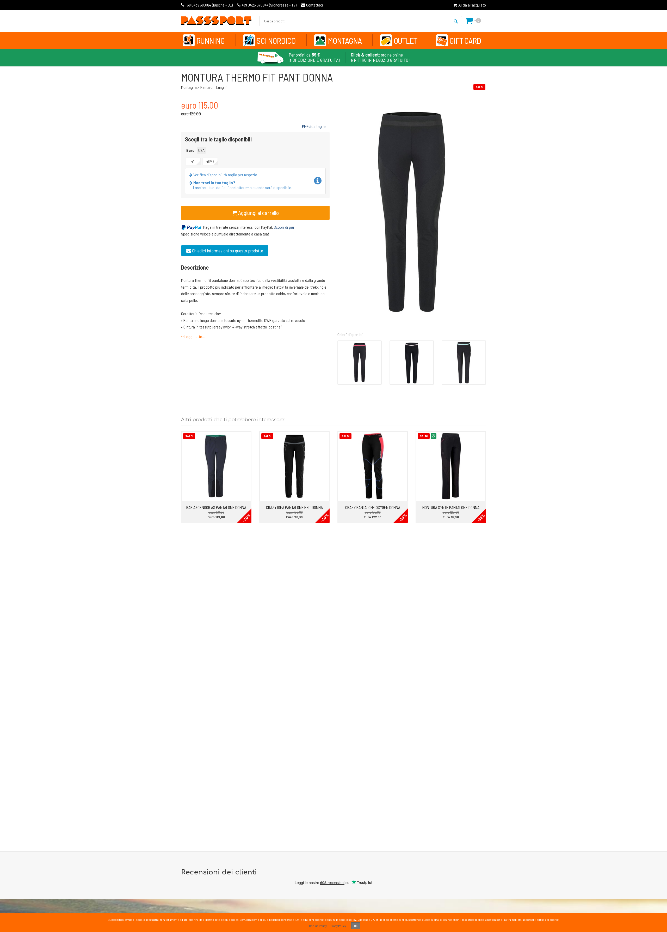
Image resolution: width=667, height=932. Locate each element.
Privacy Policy (337, 926)
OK (355, 926)
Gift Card (465, 40)
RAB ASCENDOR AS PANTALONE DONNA (216, 507)
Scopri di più (284, 227)
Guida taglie (316, 126)
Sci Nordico (276, 40)
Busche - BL (209, 4)
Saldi (189, 436)
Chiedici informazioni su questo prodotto (227, 250)
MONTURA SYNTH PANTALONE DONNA (450, 507)
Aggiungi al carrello (258, 212)
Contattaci (314, 4)
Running (210, 40)
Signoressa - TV (269, 4)
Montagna (345, 40)
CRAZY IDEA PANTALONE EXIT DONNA (294, 507)
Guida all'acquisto (471, 4)
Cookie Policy (318, 926)
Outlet (405, 40)
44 (192, 161)
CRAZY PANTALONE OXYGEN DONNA (372, 507)
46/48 (210, 161)
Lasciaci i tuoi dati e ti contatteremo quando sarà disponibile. (242, 185)
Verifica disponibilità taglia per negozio (225, 174)
